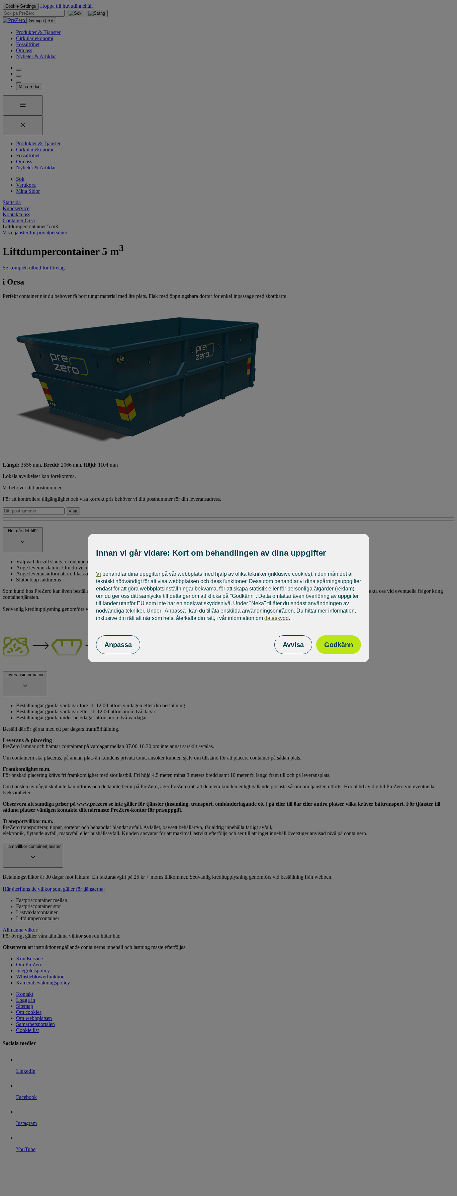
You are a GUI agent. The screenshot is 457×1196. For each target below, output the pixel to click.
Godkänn (338, 644)
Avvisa (293, 644)
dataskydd (276, 618)
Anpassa (118, 644)
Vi (98, 574)
